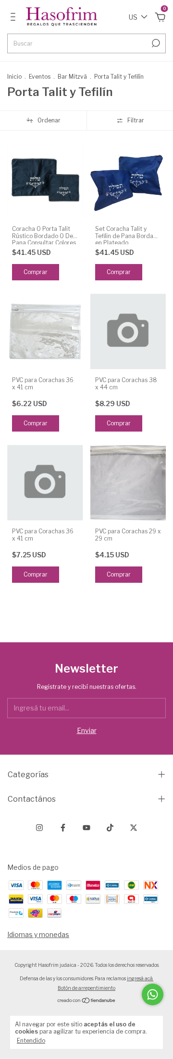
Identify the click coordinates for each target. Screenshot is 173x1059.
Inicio (14, 76)
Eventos (39, 76)
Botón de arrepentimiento (86, 988)
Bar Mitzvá (72, 76)
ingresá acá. (140, 978)
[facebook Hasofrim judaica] (63, 827)
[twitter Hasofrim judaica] (133, 827)
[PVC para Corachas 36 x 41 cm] (45, 332)
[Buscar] (155, 43)
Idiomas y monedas (38, 934)
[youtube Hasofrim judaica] (86, 827)
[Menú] (14, 18)
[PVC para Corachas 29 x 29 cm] (128, 483)
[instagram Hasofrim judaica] (39, 827)
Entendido (31, 1040)
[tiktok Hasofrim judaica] (110, 827)
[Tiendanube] (87, 1001)
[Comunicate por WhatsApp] (152, 994)
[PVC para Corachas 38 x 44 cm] (128, 332)
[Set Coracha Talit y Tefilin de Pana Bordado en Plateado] (128, 180)
